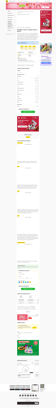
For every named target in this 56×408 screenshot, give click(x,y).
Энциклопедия (10, 19)
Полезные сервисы (10, 15)
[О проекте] (14, 30)
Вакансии (22, 398)
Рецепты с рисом (33, 309)
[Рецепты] (14, 11)
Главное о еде (10, 17)
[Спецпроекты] (14, 13)
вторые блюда (22, 306)
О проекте (9, 30)
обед (25, 306)
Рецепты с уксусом (27, 309)
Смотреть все (37, 360)
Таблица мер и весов (29, 65)
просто (28, 306)
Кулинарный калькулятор (21, 65)
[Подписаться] (32, 363)
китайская (24, 58)
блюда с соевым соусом (20, 309)
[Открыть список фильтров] (36, 1)
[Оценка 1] (19, 278)
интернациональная (20, 58)
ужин (18, 306)
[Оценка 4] (22, 278)
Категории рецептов (33, 398)
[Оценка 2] (20, 278)
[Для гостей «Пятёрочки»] (14, 21)
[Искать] (38, 1)
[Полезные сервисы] (14, 15)
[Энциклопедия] (14, 19)
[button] (17, 298)
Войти (34, 327)
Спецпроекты (10, 13)
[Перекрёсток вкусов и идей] (14, 23)
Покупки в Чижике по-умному (10, 26)
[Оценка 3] (21, 278)
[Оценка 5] (23, 278)
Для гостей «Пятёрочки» (10, 21)
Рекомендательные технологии (27, 398)
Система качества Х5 (10, 28)
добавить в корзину (29, 111)
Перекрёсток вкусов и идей (10, 24)
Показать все (28, 311)
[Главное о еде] (14, 17)
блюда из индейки (32, 306)
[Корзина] (45, 1)
